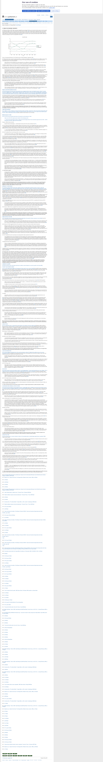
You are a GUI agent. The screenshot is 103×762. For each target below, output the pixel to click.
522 (36, 295)
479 (26, 130)
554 (35, 405)
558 (8, 423)
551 (40, 392)
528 (34, 304)
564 (35, 447)
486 (10, 154)
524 (18, 299)
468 (9, 77)
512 (37, 270)
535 (19, 329)
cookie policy (52, 7)
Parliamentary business (9, 19)
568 (8, 459)
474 (23, 104)
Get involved (31, 19)
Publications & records (33, 21)
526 (18, 300)
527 (20, 301)
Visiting (35, 19)
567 (26, 457)
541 (7, 357)
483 (36, 144)
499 (41, 205)
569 (8, 469)
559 (24, 430)
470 (45, 93)
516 (37, 280)
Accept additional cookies (29, 10)
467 (7, 77)
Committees (27, 21)
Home (4, 19)
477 (35, 123)
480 (34, 134)
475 (17, 112)
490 (8, 189)
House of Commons (6, 21)
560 (44, 436)
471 (22, 96)
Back (13, 475)
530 (35, 308)
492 (6, 191)
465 (29, 73)
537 (39, 344)
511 (3, 270)
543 (22, 367)
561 (29, 439)
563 (29, 445)
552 (9, 394)
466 (34, 75)
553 (42, 396)
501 (41, 218)
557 (27, 420)
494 (25, 192)
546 (27, 376)
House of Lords (11, 21)
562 (38, 441)
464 (45, 65)
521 (29, 291)
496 (21, 197)
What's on (16, 21)
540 (8, 353)
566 (14, 453)
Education (38, 19)
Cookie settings (55, 10)
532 (15, 319)
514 (16, 275)
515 (10, 278)
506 (5, 246)
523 (3, 298)
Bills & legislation (21, 21)
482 (15, 138)
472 (28, 97)
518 (15, 286)
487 (12, 156)
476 (20, 120)
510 (34, 268)
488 (20, 168)
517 (36, 284)
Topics (46, 21)
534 (13, 326)
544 (34, 371)
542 (29, 361)
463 (34, 63)
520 (38, 287)
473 (43, 99)
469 (39, 88)
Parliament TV (39, 21)
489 (19, 180)
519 (17, 287)
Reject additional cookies (43, 10)
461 (21, 34)
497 (10, 198)
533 (35, 325)
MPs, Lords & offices (17, 19)
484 (11, 147)
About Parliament (25, 19)
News (43, 21)
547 (41, 380)
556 (44, 415)
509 (41, 265)
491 (42, 189)
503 (30, 229)
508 (33, 258)
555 (9, 414)
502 (46, 222)
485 (45, 151)
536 (32, 334)
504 (6, 233)
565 (23, 449)
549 (25, 388)
